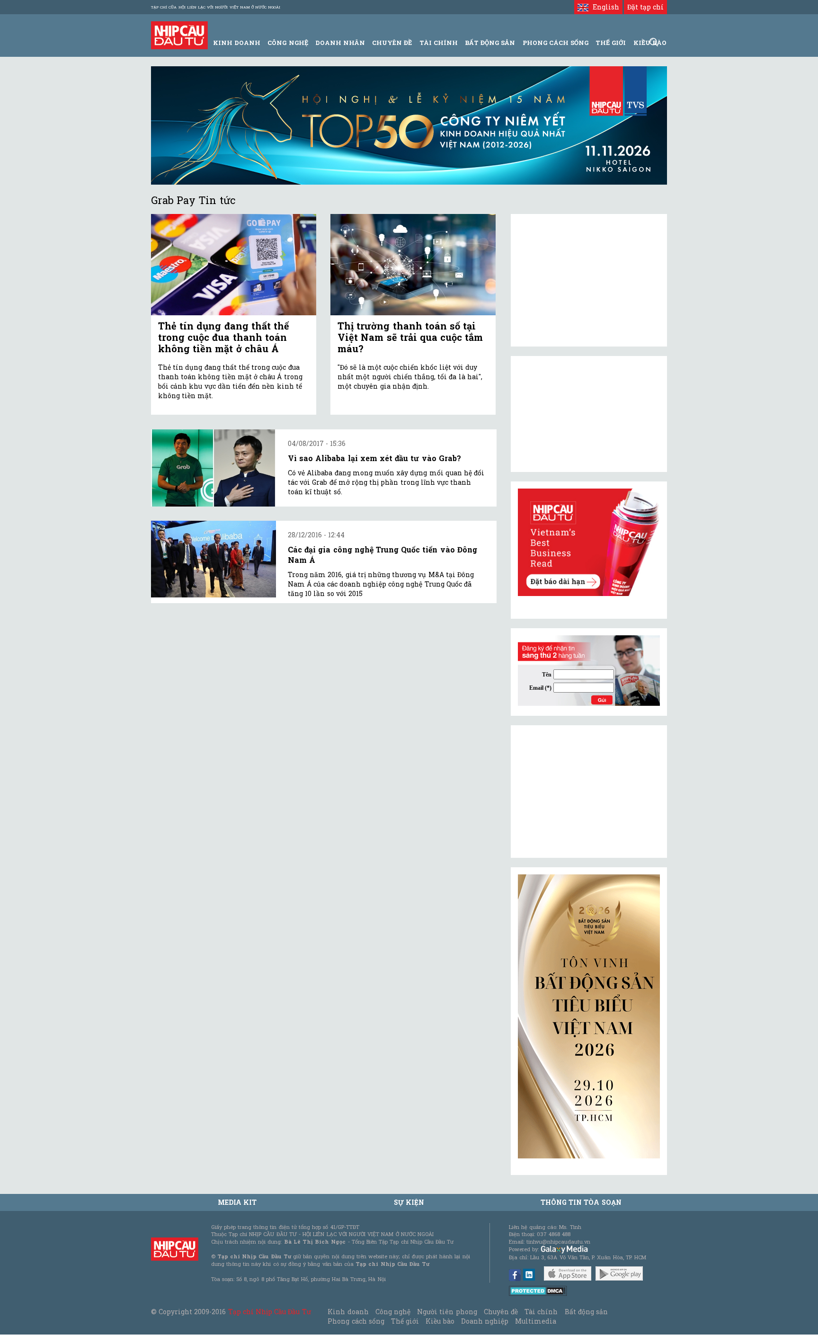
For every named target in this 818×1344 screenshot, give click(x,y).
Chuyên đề (392, 42)
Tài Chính (438, 42)
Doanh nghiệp (484, 1321)
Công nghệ (392, 1311)
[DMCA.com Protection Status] (538, 1290)
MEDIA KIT (237, 1202)
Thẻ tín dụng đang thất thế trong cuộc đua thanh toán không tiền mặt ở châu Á (223, 337)
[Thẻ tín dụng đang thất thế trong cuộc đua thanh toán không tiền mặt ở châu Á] (233, 265)
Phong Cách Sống (555, 42)
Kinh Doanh (236, 42)
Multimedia (535, 1321)
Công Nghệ (287, 42)
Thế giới (611, 42)
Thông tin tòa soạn (581, 1202)
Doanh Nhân (340, 42)
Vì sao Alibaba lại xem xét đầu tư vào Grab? (374, 458)
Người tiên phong (447, 1311)
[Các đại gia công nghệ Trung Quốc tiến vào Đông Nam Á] (213, 559)
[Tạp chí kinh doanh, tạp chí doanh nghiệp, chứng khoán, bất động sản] (179, 34)
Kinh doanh (348, 1311)
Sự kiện (409, 1202)
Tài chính (541, 1311)
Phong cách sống (356, 1321)
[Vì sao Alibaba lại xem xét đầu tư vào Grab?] (213, 468)
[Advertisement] (589, 791)
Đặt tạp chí (645, 6)
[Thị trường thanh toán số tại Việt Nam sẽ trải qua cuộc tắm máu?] (413, 265)
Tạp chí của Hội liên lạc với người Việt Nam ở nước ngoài (215, 7)
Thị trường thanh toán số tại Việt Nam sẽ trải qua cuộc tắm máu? (410, 337)
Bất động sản (490, 42)
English (603, 6)
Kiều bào (440, 1321)
